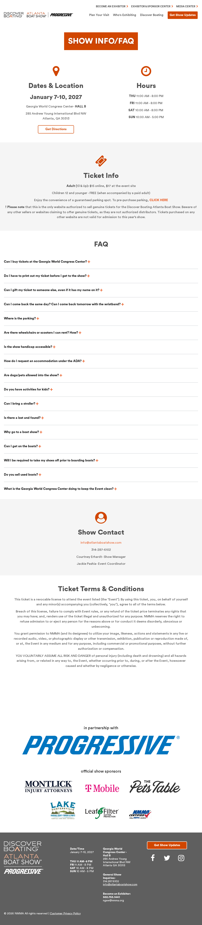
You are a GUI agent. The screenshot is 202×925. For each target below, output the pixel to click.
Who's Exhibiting (124, 15)
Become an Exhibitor (110, 6)
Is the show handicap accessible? (28, 346)
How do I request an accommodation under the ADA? (42, 361)
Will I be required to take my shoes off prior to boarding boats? (49, 460)
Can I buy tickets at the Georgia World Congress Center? (45, 261)
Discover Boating (151, 15)
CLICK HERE (159, 200)
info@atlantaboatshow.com (101, 542)
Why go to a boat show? (21, 432)
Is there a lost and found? (22, 417)
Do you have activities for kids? (26, 389)
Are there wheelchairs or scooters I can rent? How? (41, 332)
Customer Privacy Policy (65, 913)
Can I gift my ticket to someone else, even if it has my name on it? (51, 290)
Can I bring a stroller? (19, 403)
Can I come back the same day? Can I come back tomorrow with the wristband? (62, 304)
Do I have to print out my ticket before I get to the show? (45, 275)
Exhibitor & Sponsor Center (150, 6)
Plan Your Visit (99, 15)
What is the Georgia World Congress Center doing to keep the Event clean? (58, 488)
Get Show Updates (183, 15)
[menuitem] (99, 15)
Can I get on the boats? (21, 446)
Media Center (185, 6)
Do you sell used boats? (21, 474)
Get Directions (55, 129)
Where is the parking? (20, 318)
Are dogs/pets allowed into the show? (31, 375)
